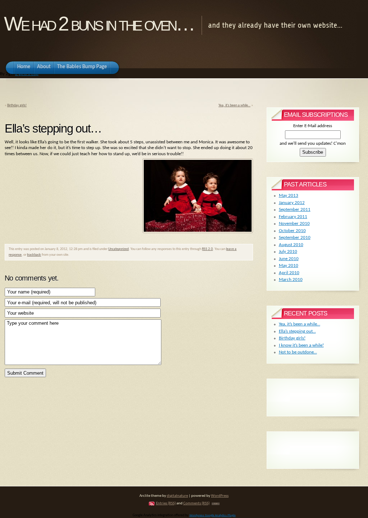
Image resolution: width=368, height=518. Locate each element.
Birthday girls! (17, 105)
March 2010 (291, 279)
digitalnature (177, 496)
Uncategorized (118, 249)
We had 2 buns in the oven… (98, 24)
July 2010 (288, 251)
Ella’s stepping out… (297, 331)
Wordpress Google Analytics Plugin (212, 515)
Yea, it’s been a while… (234, 105)
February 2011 (293, 216)
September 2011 (294, 209)
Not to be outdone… (298, 352)
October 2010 (292, 230)
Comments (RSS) (196, 503)
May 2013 (288, 195)
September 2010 (294, 237)
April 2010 (289, 272)
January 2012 (292, 202)
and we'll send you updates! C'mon (313, 143)
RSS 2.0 (207, 249)
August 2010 (291, 244)
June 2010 (289, 258)
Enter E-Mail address (312, 126)
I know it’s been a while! (301, 345)
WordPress (220, 496)
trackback (34, 255)
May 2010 (288, 265)
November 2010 (294, 223)
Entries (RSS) (166, 503)
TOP (215, 504)
